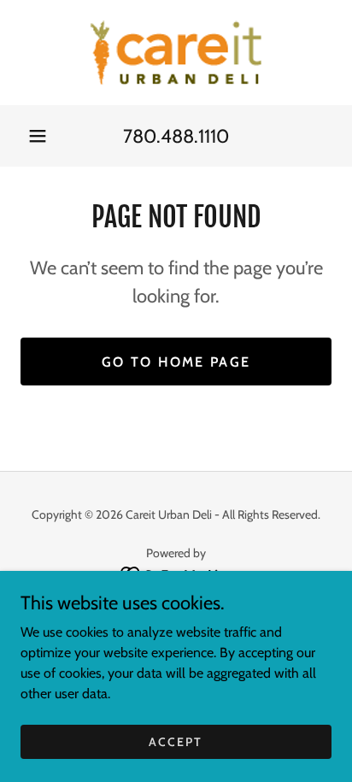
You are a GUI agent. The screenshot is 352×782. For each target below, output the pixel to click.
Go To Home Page (176, 362)
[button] (38, 136)
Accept (175, 741)
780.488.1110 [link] (176, 136)
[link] (176, 53)
